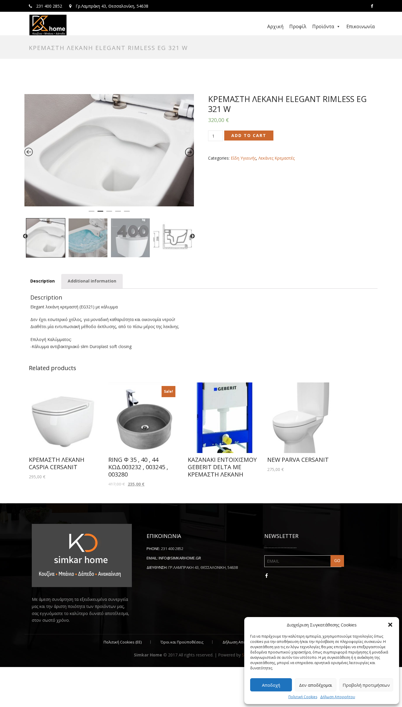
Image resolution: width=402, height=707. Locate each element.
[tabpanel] (109, 150)
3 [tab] (109, 214)
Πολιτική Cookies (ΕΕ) (123, 642)
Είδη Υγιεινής (243, 158)
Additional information (92, 281)
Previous (25, 236)
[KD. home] (48, 25)
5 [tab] (127, 214)
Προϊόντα (323, 26)
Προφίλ (297, 26)
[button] (390, 625)
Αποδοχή (271, 685)
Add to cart (248, 135)
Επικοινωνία (360, 26)
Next (192, 236)
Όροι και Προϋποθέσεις (182, 642)
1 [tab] (91, 214)
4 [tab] (118, 214)
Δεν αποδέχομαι (315, 685)
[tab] (42, 281)
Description (42, 281)
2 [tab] (100, 214)
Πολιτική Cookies (302, 696)
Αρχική (275, 26)
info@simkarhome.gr (180, 558)
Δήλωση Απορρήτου (337, 696)
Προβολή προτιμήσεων (366, 685)
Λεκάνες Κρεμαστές (276, 158)
